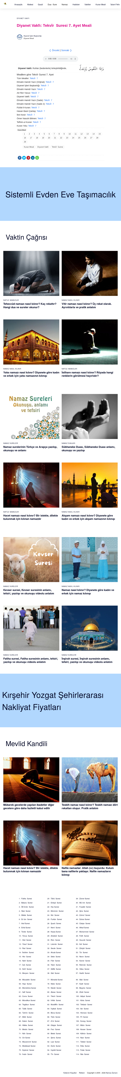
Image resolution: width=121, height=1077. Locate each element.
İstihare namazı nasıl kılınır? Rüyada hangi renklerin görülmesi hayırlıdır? (87, 374)
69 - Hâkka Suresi (26, 1025)
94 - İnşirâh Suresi (54, 1050)
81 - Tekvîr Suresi (54, 996)
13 (87, 134)
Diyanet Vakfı (23, 18)
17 (31, 138)
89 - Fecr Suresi (53, 1029)
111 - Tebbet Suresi (83, 1042)
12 (81, 134)
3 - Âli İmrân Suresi (26, 907)
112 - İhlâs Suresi (83, 1046)
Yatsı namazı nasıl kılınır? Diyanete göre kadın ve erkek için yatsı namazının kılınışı (31, 374)
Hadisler (76, 4)
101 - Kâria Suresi (83, 1000)
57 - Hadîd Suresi (83, 973)
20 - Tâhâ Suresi (53, 898)
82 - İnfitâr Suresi (54, 1000)
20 (49, 138)
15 (100, 134)
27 (91, 138)
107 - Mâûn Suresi (83, 1025)
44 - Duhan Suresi (83, 919)
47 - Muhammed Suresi (85, 931)
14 (94, 134)
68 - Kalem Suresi (26, 1021)
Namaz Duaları (68, 443)
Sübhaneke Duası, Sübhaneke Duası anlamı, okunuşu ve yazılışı (88, 448)
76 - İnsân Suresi (25, 1054)
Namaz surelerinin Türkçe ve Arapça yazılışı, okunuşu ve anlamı (30, 448)
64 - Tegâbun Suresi (27, 1004)
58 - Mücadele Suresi (27, 979)
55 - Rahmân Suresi (83, 965)
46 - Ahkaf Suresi (82, 927)
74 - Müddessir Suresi (27, 1046)
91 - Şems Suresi (54, 1037)
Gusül (40, 4)
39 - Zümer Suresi (83, 898)
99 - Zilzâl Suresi (82, 992)
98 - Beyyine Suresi (83, 988)
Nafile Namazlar (11, 300)
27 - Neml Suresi (53, 927)
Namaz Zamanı (111, 1073)
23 (67, 138)
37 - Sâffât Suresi (54, 969)
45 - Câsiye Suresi (83, 923)
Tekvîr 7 (34, 78)
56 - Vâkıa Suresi (82, 969)
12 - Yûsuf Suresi (25, 944)
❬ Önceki (54, 50)
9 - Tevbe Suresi (25, 931)
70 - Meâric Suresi (26, 1029)
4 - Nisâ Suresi (24, 911)
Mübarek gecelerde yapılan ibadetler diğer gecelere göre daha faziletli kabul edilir (28, 806)
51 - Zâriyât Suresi (83, 948)
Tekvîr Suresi (57, 147)
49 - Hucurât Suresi (83, 940)
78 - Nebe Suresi (53, 984)
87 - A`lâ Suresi (53, 1021)
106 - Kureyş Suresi (83, 1021)
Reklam (82, 1073)
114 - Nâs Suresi (82, 1054)
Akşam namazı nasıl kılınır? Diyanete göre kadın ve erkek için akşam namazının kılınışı (88, 517)
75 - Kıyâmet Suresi (26, 1050)
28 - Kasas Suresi (54, 931)
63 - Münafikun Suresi (27, 1000)
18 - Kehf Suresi (25, 969)
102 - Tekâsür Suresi (84, 1004)
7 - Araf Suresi (24, 923)
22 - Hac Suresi (53, 907)
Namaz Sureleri (10, 443)
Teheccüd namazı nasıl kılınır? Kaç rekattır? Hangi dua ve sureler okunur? (29, 305)
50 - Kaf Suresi (82, 944)
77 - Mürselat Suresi (55, 979)
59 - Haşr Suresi (25, 984)
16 (25, 138)
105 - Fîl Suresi (82, 1017)
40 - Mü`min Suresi (83, 902)
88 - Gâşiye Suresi (54, 1025)
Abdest (30, 4)
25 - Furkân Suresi (54, 919)
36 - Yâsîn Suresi (54, 965)
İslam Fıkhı (115, 4)
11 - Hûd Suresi (25, 940)
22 (61, 138)
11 (76, 134)
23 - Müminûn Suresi (55, 911)
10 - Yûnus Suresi (26, 936)
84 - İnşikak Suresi (54, 1008)
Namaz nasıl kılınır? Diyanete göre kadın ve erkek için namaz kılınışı (88, 591)
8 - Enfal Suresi (24, 927)
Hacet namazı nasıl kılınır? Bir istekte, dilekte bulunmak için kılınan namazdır (30, 517)
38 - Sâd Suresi (53, 973)
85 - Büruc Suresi (53, 1013)
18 (37, 138)
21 (55, 138)
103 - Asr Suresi (82, 1008)
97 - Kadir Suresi (82, 984)
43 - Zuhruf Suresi (83, 915)
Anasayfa (18, 4)
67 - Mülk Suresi (25, 1017)
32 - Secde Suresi (54, 948)
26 (85, 138)
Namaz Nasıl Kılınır (70, 300)
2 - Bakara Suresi (25, 902)
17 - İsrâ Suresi (25, 965)
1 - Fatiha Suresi (25, 898)
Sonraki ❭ (66, 50)
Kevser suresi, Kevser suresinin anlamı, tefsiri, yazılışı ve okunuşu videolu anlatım (28, 591)
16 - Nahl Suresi (25, 960)
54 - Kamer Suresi (83, 960)
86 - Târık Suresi (53, 1017)
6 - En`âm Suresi (25, 919)
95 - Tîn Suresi (53, 1054)
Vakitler (87, 4)
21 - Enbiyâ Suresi (54, 902)
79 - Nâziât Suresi (54, 988)
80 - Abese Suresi (54, 992)
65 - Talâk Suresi (25, 1008)
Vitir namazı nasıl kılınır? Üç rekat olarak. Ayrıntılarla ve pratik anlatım (87, 305)
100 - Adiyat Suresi (83, 996)
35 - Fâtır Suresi (53, 960)
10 (70, 134)
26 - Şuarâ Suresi (54, 923)
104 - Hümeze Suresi (84, 1013)
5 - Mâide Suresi (25, 915)
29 (25, 142)
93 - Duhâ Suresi (53, 1046)
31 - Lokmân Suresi (55, 944)
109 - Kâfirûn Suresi (83, 1033)
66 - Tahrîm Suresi (26, 1013)
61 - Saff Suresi (25, 992)
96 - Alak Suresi (82, 979)
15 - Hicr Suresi (25, 956)
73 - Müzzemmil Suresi (28, 1042)
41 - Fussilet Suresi (83, 907)
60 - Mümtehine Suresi (27, 988)
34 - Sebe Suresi (53, 956)
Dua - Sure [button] (52, 4)
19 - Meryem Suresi (26, 973)
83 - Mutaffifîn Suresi (55, 1004)
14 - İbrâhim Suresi (26, 952)
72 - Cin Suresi (24, 1037)
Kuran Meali (101, 4)
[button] (18, 4)
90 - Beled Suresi (54, 1033)
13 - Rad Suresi (25, 948)
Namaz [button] (65, 4)
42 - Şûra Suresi (82, 911)
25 (79, 138)
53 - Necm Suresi (82, 956)
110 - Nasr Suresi (83, 1037)
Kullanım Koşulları (70, 1073)
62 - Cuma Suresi (25, 996)
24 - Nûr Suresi (53, 915)
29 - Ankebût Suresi (55, 936)
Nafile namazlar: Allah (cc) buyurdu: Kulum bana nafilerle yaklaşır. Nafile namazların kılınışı (88, 871)
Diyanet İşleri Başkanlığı (33, 36)
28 (97, 138)
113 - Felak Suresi (83, 1050)
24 (73, 138)
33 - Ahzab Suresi (54, 952)
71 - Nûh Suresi (25, 1033)
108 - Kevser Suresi (83, 1029)
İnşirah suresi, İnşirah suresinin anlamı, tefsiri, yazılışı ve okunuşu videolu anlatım (87, 660)
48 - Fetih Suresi (82, 936)
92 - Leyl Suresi (53, 1042)
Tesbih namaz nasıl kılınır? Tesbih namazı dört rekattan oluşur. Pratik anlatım (90, 806)
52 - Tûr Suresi (82, 952)
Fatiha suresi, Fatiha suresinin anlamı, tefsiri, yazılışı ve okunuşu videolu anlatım (30, 660)
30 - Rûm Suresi (53, 940)
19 (43, 138)
